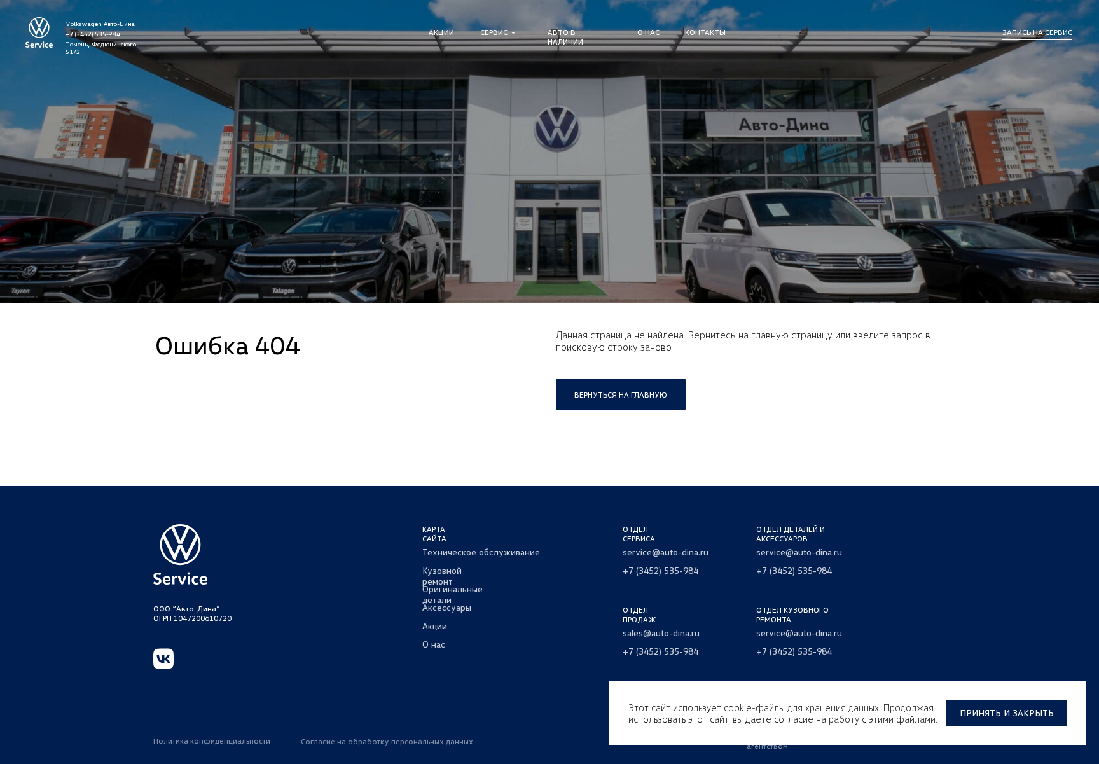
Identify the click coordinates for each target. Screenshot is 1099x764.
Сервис (494, 32)
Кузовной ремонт (442, 576)
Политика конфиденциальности (211, 741)
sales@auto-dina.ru (661, 632)
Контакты (705, 32)
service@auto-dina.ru (665, 551)
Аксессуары (446, 607)
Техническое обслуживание (481, 551)
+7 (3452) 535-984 (93, 34)
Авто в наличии (565, 36)
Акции (441, 32)
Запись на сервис (1037, 32)
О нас (648, 32)
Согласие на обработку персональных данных (387, 741)
